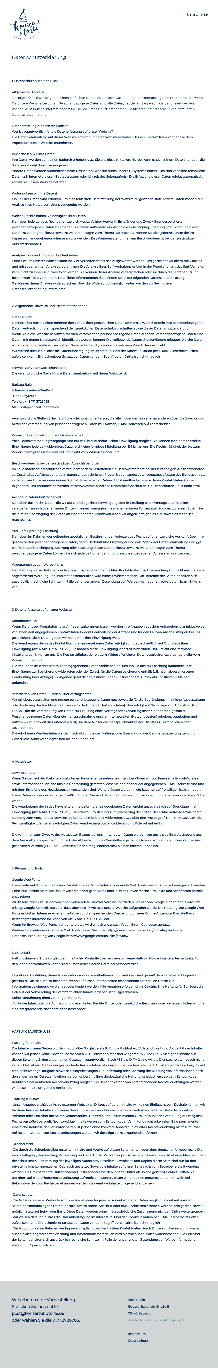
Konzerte (198, 15)
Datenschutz (138, 1341)
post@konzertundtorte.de (38, 1313)
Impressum (137, 1334)
